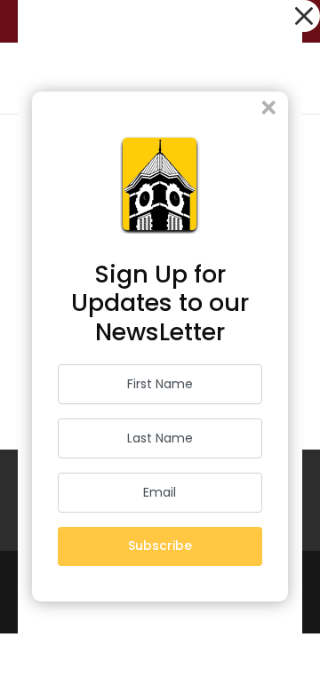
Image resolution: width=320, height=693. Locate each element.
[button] (304, 16)
